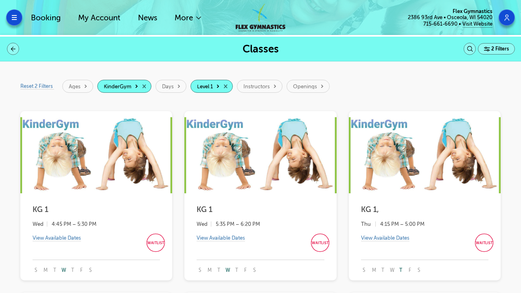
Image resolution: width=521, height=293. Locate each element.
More (185, 17)
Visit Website (477, 24)
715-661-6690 (441, 24)
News (147, 17)
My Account (99, 17)
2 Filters (499, 49)
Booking (46, 17)
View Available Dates (57, 238)
